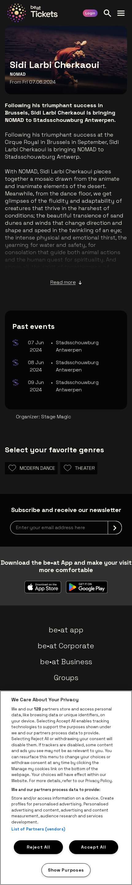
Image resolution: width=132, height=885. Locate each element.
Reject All (38, 847)
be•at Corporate (66, 645)
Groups (66, 677)
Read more (63, 282)
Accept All (93, 847)
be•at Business (66, 661)
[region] (66, 788)
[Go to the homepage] (32, 13)
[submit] (115, 527)
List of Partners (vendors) (38, 829)
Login (90, 13)
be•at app (66, 630)
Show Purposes (66, 870)
